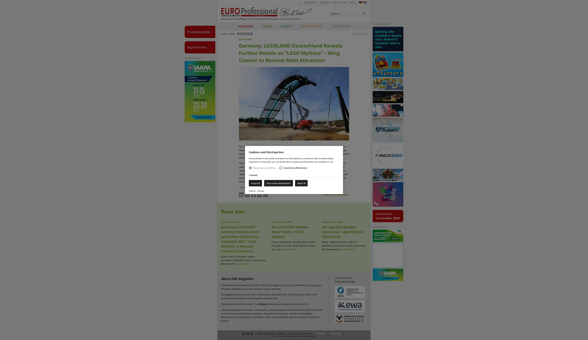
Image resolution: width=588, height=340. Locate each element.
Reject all (301, 183)
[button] (280, 168)
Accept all (255, 183)
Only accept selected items (278, 183)
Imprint (252, 190)
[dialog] (294, 170)
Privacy (260, 190)
